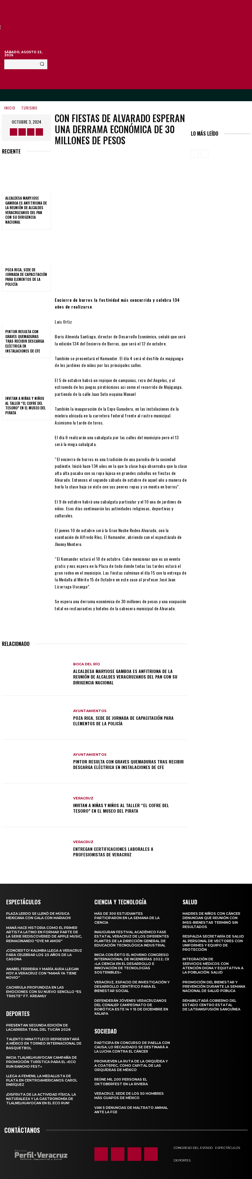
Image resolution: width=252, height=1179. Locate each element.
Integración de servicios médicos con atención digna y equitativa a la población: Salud (213, 965)
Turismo (29, 107)
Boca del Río (86, 664)
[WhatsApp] (153, 278)
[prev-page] (195, 154)
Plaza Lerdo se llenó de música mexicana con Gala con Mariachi (38, 915)
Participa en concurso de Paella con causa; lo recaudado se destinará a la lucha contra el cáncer (132, 1047)
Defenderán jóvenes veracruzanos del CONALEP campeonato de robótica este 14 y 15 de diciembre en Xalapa (131, 1007)
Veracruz (83, 798)
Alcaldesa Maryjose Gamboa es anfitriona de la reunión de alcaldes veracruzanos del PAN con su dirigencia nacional (26, 210)
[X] (30, 132)
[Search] (42, 64)
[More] (172, 278)
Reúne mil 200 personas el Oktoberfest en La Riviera (121, 1081)
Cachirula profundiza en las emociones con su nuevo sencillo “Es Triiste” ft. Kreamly (43, 991)
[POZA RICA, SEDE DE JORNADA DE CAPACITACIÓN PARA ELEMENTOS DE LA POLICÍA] (26, 248)
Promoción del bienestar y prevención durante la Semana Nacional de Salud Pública (214, 986)
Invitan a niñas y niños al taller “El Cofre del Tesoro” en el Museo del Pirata (25, 405)
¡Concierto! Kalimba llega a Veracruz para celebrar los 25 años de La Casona (44, 955)
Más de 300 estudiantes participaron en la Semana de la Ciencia (126, 918)
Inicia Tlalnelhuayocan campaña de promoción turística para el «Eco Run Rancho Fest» (41, 1062)
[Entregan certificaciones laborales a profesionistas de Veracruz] (35, 849)
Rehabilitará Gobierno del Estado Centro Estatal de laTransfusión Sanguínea (211, 1005)
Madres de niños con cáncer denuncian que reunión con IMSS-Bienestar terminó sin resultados (211, 920)
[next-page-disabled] (204, 154)
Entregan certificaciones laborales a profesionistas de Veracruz (113, 852)
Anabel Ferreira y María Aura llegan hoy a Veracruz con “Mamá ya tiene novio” (42, 973)
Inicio (9, 107)
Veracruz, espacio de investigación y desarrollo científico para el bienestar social (132, 986)
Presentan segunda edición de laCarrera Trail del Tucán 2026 (38, 1027)
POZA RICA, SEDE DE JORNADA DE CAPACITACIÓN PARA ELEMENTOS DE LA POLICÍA (26, 277)
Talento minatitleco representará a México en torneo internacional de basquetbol (43, 1043)
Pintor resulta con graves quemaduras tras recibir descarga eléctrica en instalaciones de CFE (24, 341)
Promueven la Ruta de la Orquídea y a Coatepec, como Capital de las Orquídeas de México (131, 1065)
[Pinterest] (135, 278)
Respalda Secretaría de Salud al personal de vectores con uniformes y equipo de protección (213, 943)
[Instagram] (22, 132)
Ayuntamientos (90, 711)
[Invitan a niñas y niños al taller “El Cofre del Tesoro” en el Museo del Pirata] (26, 376)
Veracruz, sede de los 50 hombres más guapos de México (129, 1095)
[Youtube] (39, 132)
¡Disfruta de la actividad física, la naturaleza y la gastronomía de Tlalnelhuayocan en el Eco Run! (41, 1098)
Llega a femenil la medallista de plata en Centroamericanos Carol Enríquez (41, 1080)
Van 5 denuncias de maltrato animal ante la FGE (131, 1109)
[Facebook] (13, 132)
